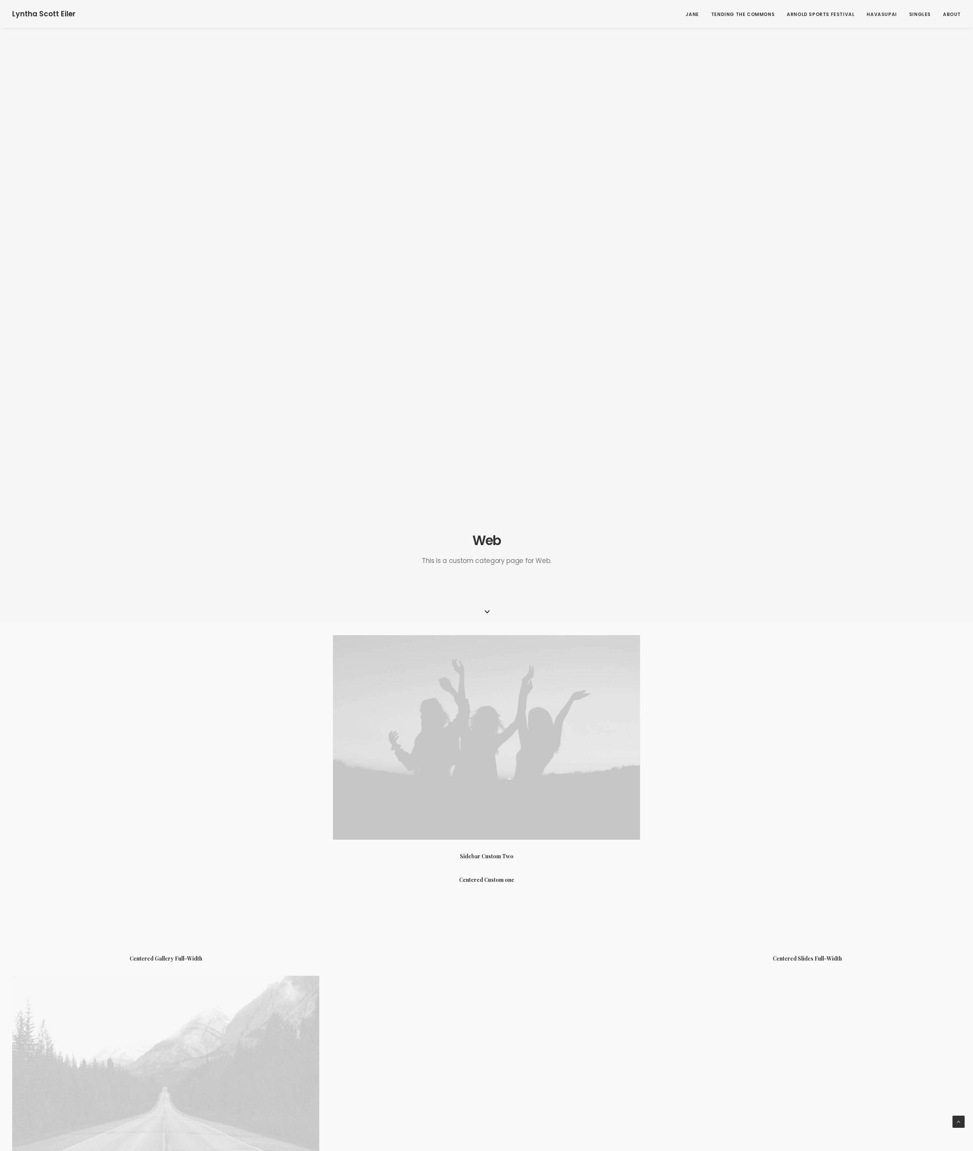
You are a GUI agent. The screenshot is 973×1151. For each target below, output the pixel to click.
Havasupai (882, 14)
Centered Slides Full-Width (807, 958)
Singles (920, 14)
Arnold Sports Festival (820, 14)
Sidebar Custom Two (486, 856)
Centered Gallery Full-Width (166, 958)
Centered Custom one (486, 879)
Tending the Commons (743, 14)
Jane (692, 14)
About (952, 14)
